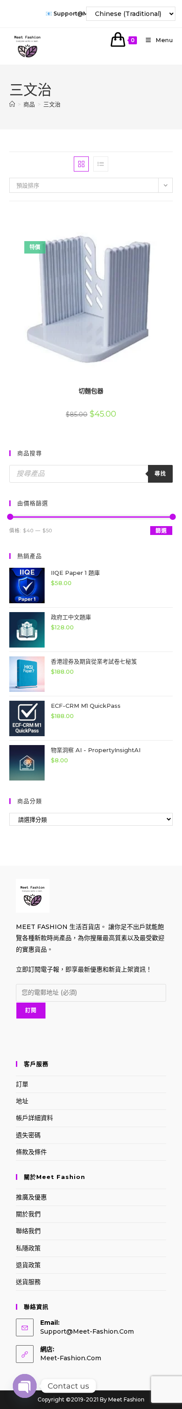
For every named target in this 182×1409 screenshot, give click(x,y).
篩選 (161, 530)
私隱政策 (28, 1248)
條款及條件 (31, 1152)
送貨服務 (28, 1282)
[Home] (12, 104)
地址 (22, 1101)
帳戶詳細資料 (34, 1118)
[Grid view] (81, 164)
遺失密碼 (28, 1135)
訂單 (22, 1084)
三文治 (52, 104)
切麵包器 (91, 391)
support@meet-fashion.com (87, 1331)
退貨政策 (28, 1265)
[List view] (100, 164)
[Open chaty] (25, 1386)
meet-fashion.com (70, 1358)
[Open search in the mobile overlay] (91, 474)
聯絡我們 (28, 1231)
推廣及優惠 (31, 1197)
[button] (149, 220)
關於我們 (28, 1214)
